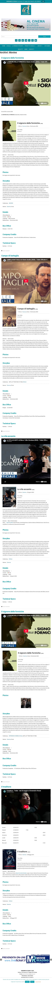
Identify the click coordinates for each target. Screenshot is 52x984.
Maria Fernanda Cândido (21, 873)
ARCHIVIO (11, 203)
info (43, 1)
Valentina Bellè (9, 522)
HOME (3, 46)
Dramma (24, 126)
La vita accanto (8, 436)
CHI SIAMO (47, 46)
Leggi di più (38, 981)
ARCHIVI (40, 46)
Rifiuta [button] (32, 981)
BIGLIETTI (20, 49)
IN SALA (9, 46)
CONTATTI (31, 49)
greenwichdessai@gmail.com (28, 974)
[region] (26, 24)
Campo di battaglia (10, 256)
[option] (14, 959)
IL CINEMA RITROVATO (17, 46)
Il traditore (6, 787)
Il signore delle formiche (12, 58)
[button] (3, 25)
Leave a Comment (6, 250)
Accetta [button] (27, 981)
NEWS (25, 49)
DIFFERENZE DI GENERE (14, 735)
